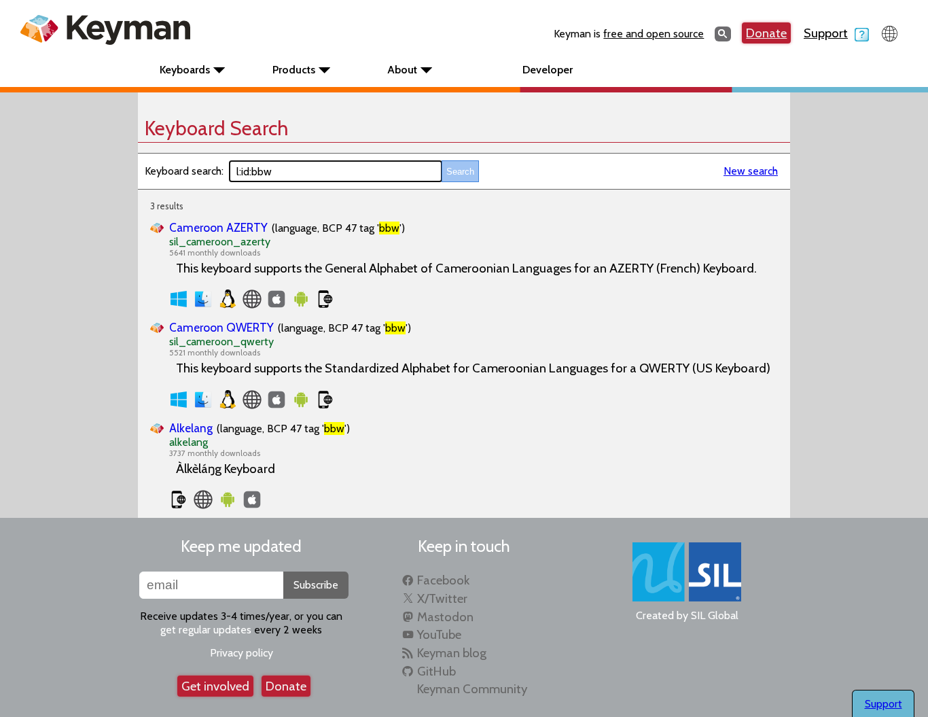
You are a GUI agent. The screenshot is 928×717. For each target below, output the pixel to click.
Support (826, 33)
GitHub (436, 671)
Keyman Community (472, 689)
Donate (766, 33)
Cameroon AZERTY (218, 227)
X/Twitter (442, 598)
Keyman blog (451, 653)
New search (751, 170)
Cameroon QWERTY (221, 327)
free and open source (653, 33)
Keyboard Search (216, 128)
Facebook (443, 580)
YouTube (439, 634)
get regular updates (205, 629)
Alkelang (191, 428)
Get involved (215, 686)
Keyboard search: (184, 170)
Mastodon (445, 617)
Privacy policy (241, 652)
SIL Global (714, 615)
